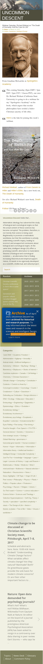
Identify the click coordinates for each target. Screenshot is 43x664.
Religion (24, 487)
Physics (27, 480)
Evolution (25, 406)
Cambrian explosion (10, 373)
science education (31, 491)
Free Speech (22, 428)
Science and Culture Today (23, 334)
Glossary (31, 655)
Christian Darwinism (20, 377)
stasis (5, 505)
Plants (34, 480)
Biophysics (17, 370)
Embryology (7, 403)
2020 (26, 286)
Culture (6, 31)
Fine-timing (28, 425)
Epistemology (8, 406)
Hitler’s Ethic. (17, 190)
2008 (26, 304)
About (8, 658)
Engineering (18, 403)
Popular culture (15, 483)
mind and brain (8, 469)
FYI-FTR (32, 428)
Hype (12, 447)
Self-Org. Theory (31, 498)
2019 (31, 286)
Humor (5, 447)
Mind (31, 465)
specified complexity (27, 502)
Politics (5, 483)
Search (35, 269)
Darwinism (12, 31)
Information (30, 447)
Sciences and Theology (24, 494)
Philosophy (18, 480)
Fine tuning (18, 425)
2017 (26, 290)
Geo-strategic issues (11, 436)
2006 (37, 304)
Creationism (7, 392)
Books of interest (30, 370)
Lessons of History (16, 461)
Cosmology (25, 388)
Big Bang (24, 366)
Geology (23, 436)
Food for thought (9, 428)
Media (17, 465)
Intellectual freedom (25, 450)
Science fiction (8, 494)
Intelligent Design (22, 31)
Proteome (27, 483)
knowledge (18, 458)
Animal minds (8, 362)
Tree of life (21, 509)
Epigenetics (29, 403)
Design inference (30, 395)
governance (21, 439)
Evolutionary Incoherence (12, 414)
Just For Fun (7, 458)
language (27, 458)
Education (29, 399)
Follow (5, 208)
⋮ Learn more (13, 337)
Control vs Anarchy (19, 384)
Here (8, 118)
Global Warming (9, 439)
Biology (32, 366)
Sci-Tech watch (8, 491)
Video (29, 509)
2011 (26, 300)
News (6, 29)
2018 (37, 286)
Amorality (26, 359)
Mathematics (8, 465)
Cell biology (32, 373)
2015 (37, 290)
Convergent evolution (11, 388)
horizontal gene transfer (12, 443)
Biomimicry (7, 370)
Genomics (29, 432)
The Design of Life (16, 505)
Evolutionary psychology (12, 417)
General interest (9, 432)
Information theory (10, 450)
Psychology (7, 487)
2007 (31, 304)
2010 (31, 300)
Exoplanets (27, 417)
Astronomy (7, 366)
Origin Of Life (30, 476)
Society (6, 502)
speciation (14, 502)
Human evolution (28, 443)
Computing (21, 381)
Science (19, 491)
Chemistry (7, 377)
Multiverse (20, 469)
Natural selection (32, 469)
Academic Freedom (20, 355)
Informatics (20, 447)
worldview (6, 513)
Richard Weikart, (10, 187)
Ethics (17, 406)
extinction (14, 421)
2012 (37, 295)
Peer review (7, 480)
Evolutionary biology (10, 410)
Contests (6, 384)
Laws (35, 458)
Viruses (36, 509)
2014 (26, 295)
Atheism (16, 366)
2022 (31, 281)
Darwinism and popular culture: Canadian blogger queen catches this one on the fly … (10, 299)
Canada (23, 373)
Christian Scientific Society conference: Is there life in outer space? (11, 285)
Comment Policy (22, 658)
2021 (37, 281)
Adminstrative (8, 359)
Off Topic (20, 476)
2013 (31, 295)
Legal (5, 461)
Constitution (31, 381)
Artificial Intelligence (22, 362)
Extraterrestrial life (27, 421)
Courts (33, 388)
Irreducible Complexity (26, 454)
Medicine (24, 465)
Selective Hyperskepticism (13, 498)
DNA (5, 399)
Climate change (9, 381)
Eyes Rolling (7, 425)
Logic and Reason (31, 461)
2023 (26, 281)
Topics (7, 655)
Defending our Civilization (12, 395)
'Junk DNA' (7, 355)
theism (27, 505)
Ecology (11, 399)
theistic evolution (9, 509)
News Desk (19, 655)
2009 (37, 300)
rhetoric (32, 487)
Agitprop (18, 359)
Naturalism (7, 472)
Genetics (20, 432)
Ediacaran (20, 399)
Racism (16, 487)
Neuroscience (18, 472)
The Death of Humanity (13, 194)
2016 (31, 290)
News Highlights (9, 476)
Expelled (6, 421)
